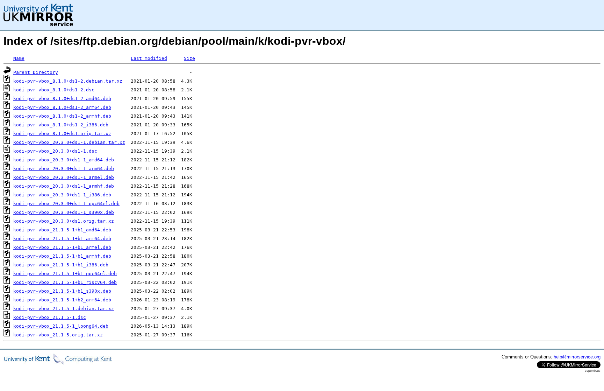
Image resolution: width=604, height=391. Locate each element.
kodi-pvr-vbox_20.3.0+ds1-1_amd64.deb (63, 159)
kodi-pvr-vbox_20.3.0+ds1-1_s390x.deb (63, 212)
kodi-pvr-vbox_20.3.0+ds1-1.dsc (55, 151)
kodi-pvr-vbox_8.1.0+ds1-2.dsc (53, 89)
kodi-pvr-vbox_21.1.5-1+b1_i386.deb (60, 264)
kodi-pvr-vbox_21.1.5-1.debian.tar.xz (63, 308)
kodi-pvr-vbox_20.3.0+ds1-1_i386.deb (62, 194)
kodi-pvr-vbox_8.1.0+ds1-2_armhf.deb (62, 116)
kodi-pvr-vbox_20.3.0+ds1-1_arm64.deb (63, 168)
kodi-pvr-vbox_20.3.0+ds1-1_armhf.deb (63, 186)
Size (189, 58)
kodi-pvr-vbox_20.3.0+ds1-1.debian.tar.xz (69, 142)
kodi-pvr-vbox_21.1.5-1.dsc (49, 317)
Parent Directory (35, 72)
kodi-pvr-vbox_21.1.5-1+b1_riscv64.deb (65, 282)
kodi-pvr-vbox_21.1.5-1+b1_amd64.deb (62, 229)
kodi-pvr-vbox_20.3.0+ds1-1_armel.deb (63, 177)
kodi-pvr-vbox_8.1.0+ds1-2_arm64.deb (62, 107)
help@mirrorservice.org (577, 356)
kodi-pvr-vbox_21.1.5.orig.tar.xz (58, 334)
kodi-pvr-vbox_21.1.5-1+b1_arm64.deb (62, 238)
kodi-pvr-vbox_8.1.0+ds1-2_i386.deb (60, 124)
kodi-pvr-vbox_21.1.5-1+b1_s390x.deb (62, 291)
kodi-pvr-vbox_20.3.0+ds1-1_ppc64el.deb (66, 203)
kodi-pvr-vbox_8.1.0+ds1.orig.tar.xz (62, 133)
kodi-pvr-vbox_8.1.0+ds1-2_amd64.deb (62, 98)
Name (18, 58)
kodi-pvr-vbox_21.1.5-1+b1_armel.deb (62, 247)
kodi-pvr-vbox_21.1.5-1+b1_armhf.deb (62, 256)
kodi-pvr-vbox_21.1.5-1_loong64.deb (60, 326)
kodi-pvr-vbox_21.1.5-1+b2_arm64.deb (62, 299)
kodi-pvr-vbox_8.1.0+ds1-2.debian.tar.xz (67, 81)
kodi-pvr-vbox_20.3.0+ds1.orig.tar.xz (63, 221)
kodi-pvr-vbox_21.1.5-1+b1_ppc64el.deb (65, 273)
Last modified (149, 58)
